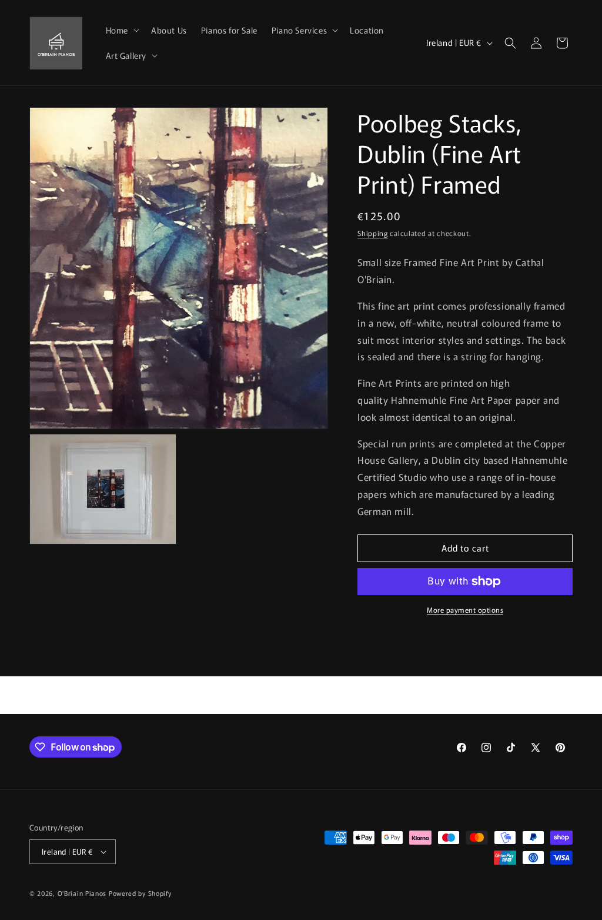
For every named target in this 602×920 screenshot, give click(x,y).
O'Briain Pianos (82, 893)
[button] (121, 30)
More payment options (465, 610)
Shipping (372, 233)
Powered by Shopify (140, 893)
